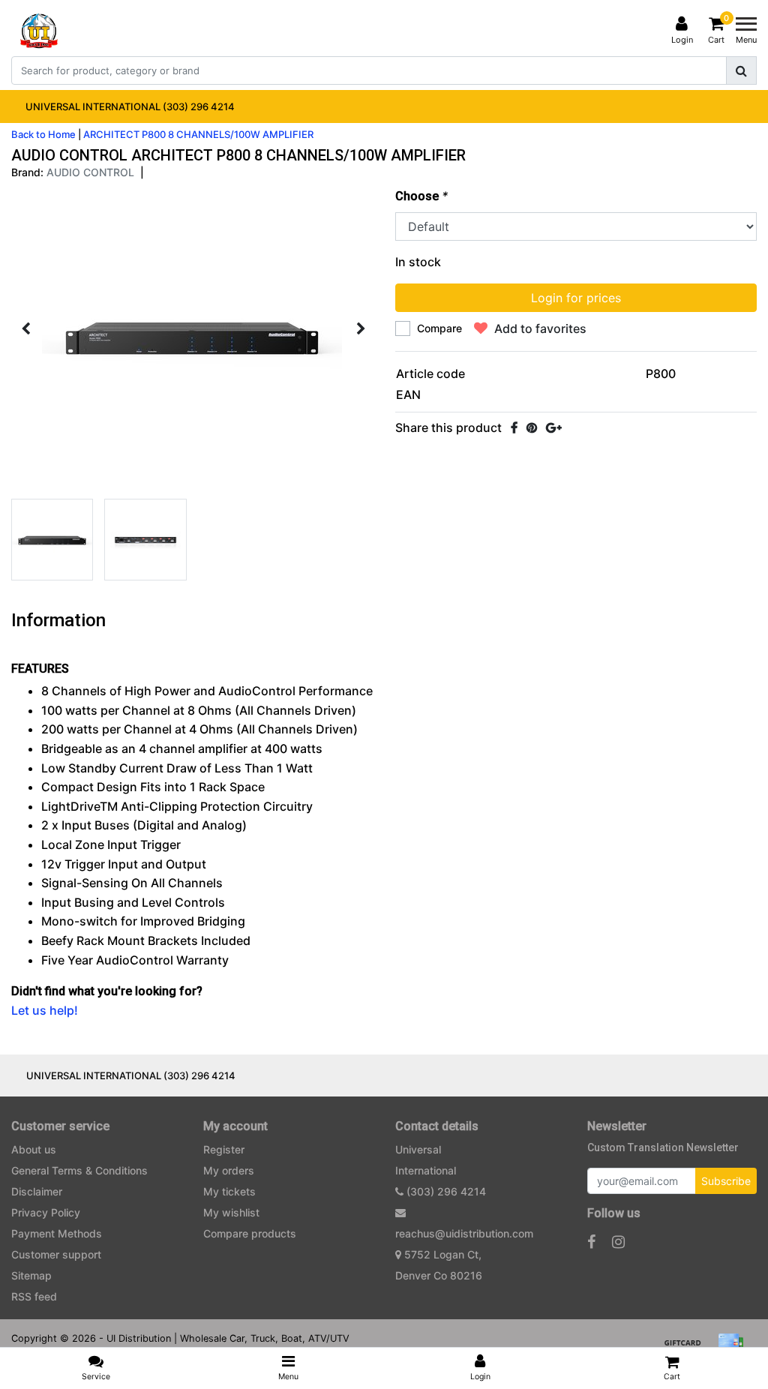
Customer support (56, 1254)
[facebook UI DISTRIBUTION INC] (591, 1242)
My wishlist (231, 1212)
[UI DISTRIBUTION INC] (39, 30)
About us (33, 1149)
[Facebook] (514, 427)
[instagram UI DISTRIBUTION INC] (618, 1242)
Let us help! (44, 1010)
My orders (228, 1170)
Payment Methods (56, 1233)
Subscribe (726, 1180)
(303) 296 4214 (445, 1191)
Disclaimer (36, 1191)
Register (223, 1149)
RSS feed (34, 1296)
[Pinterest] (531, 427)
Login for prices (576, 297)
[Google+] (554, 427)
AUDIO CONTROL (90, 172)
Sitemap (31, 1275)
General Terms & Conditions (79, 1170)
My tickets (229, 1191)
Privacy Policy (45, 1212)
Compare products (249, 1233)
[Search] (741, 71)
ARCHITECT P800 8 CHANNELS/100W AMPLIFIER (198, 134)
